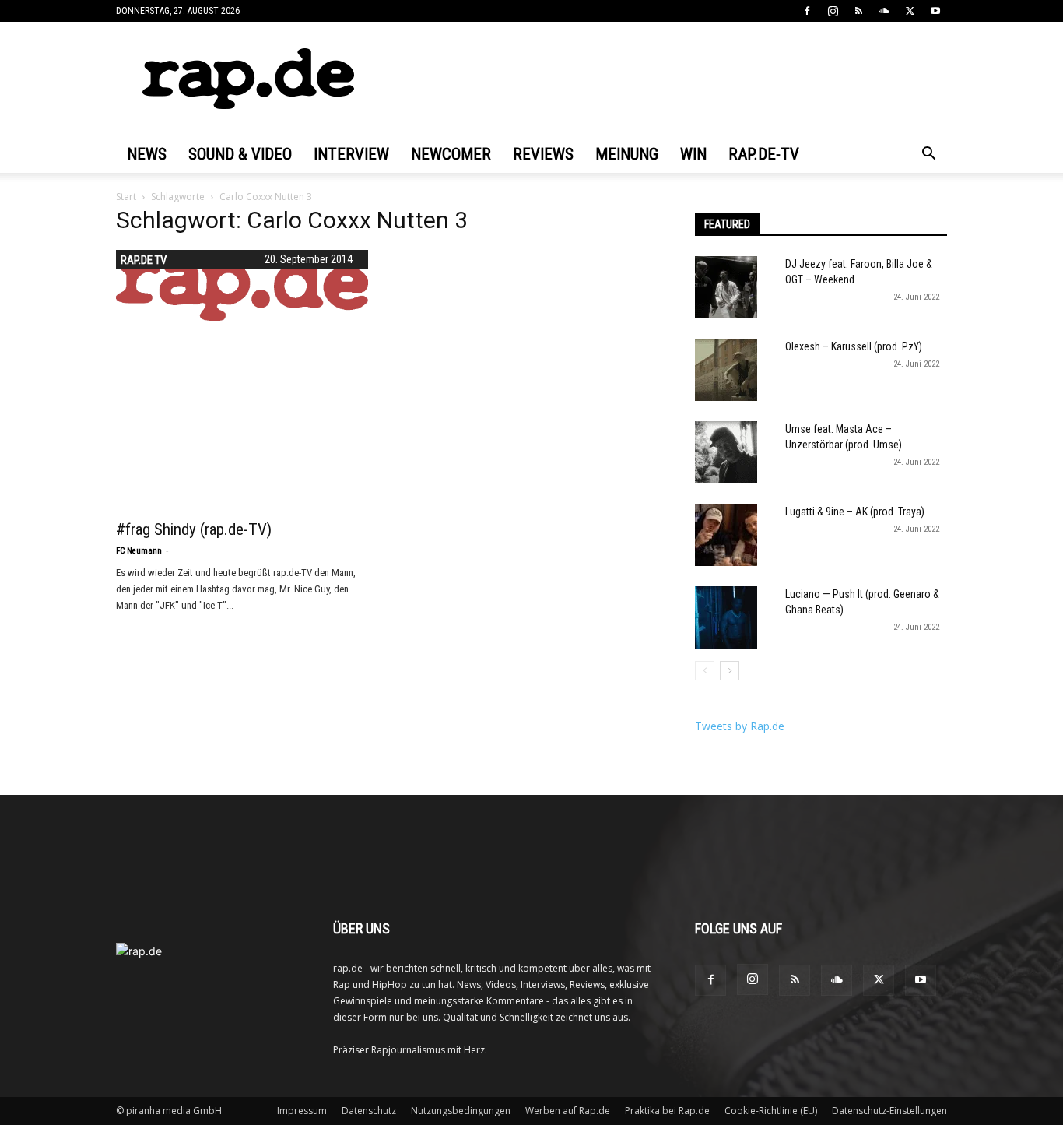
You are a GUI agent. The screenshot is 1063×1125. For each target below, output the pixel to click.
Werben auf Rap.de (567, 1110)
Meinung (626, 154)
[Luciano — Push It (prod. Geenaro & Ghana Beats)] (726, 617)
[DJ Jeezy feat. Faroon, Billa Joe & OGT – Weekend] (726, 287)
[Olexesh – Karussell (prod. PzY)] (726, 370)
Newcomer (451, 154)
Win (693, 154)
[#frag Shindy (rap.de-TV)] (242, 285)
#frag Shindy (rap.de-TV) (194, 529)
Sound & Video (240, 154)
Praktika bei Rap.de (667, 1110)
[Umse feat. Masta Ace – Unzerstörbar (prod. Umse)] (726, 452)
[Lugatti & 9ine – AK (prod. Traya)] (726, 535)
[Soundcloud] (884, 11)
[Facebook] (807, 11)
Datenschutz (369, 1110)
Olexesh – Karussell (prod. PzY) (853, 346)
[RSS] (858, 11)
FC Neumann (139, 551)
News (147, 154)
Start (126, 196)
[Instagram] (832, 11)
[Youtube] (935, 11)
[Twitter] (909, 11)
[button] (928, 155)
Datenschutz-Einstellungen (889, 1110)
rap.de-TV (763, 154)
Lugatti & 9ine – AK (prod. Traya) (854, 511)
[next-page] (729, 670)
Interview (351, 154)
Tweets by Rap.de (739, 726)
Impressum (302, 1110)
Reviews (543, 154)
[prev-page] (704, 670)
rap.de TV (144, 260)
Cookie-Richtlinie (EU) (770, 1110)
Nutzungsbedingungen (460, 1110)
